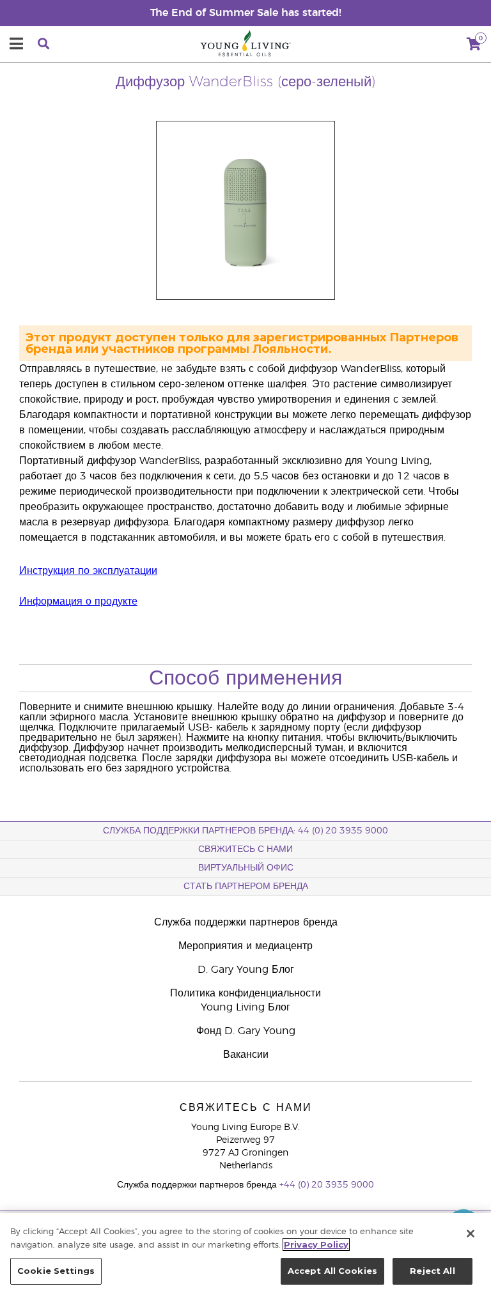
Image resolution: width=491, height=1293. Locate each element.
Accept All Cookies (332, 1271)
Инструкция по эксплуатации (88, 571)
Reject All (432, 1271)
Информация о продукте (78, 601)
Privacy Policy (316, 1244)
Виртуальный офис (245, 867)
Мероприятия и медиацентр (245, 946)
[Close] (470, 1233)
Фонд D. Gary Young (245, 1031)
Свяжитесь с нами (245, 849)
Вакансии (246, 1054)
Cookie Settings (56, 1271)
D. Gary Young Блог (246, 969)
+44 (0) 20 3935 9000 (326, 1185)
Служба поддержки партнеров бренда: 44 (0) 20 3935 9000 (245, 830)
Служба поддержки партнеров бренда (246, 922)
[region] (245, 1253)
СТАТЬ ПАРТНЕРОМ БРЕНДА (245, 886)
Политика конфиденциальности (245, 993)
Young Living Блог (245, 1007)
